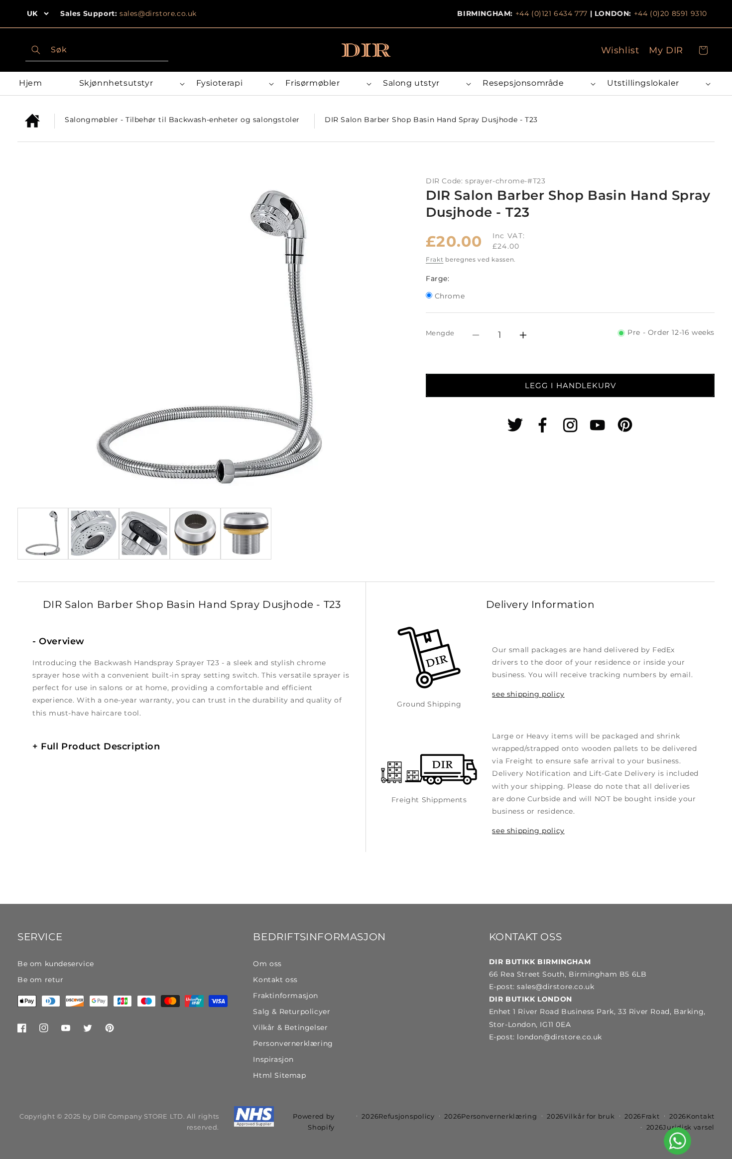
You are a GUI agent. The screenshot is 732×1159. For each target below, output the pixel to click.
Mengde (440, 333)
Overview (58, 641)
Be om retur (40, 979)
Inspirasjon (273, 1059)
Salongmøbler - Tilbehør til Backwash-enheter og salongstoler (182, 119)
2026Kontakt (692, 1116)
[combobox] (96, 50)
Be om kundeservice (55, 963)
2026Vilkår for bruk (580, 1116)
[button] (130, 83)
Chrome (450, 297)
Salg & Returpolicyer (291, 1011)
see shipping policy (528, 694)
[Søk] (36, 50)
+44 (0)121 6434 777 (551, 13)
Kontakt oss (275, 979)
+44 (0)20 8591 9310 (670, 13)
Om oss (267, 963)
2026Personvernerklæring (490, 1116)
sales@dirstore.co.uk (158, 13)
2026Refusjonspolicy (398, 1116)
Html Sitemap (279, 1075)
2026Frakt (641, 1116)
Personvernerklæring (293, 1043)
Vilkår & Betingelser (290, 1027)
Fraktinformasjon (285, 995)
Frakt (435, 260)
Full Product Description (96, 746)
